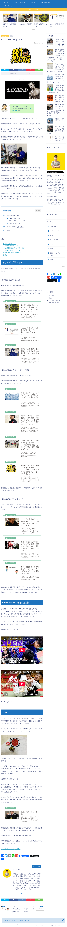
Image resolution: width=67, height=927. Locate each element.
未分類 (51, 248)
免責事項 (19, 924)
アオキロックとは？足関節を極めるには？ (59, 138)
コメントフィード (54, 300)
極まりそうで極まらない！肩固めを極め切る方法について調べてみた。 (55, 130)
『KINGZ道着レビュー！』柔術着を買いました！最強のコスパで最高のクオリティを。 (55, 67)
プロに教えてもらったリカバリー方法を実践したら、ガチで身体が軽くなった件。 (55, 78)
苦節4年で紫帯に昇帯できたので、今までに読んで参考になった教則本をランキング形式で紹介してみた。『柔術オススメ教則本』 (55, 55)
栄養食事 (52, 259)
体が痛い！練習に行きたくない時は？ (59, 120)
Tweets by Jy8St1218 (54, 214)
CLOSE (38, 210)
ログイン (51, 295)
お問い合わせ (8, 6)
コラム (51, 235)
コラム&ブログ (54, 239)
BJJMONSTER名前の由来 (15, 227)
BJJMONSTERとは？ (19, 2)
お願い (9, 230)
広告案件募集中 (46, 2)
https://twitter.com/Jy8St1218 (10, 849)
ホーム (6, 2)
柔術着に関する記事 (14, 218)
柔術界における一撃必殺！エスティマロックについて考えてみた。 (55, 43)
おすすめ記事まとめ (13, 215)
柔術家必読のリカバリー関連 (17, 221)
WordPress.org (54, 302)
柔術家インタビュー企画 (55, 254)
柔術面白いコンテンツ (15, 223)
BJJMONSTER (5, 36)
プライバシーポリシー (9, 924)
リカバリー (53, 244)
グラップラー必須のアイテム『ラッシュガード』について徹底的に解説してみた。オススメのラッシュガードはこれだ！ (55, 110)
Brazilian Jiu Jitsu (55, 231)
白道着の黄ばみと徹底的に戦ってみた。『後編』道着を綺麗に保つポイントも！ (55, 89)
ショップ (33, 2)
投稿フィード (53, 298)
